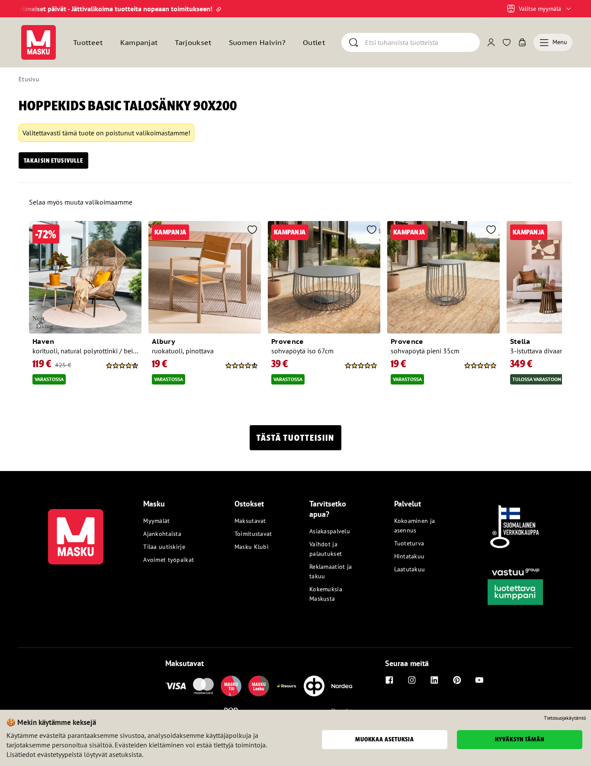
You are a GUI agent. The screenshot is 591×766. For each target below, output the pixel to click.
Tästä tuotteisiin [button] (295, 437)
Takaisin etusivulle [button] (53, 160)
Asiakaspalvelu (329, 531)
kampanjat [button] (139, 42)
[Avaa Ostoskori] (522, 42)
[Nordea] (341, 686)
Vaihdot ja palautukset (325, 549)
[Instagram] (412, 680)
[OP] (314, 686)
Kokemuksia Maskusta (325, 594)
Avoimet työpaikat (168, 560)
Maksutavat (250, 521)
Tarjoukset (193, 42)
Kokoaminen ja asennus (414, 525)
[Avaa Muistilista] (506, 42)
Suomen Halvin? (257, 42)
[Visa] (175, 686)
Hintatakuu (409, 556)
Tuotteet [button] (88, 42)
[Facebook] (389, 680)
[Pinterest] (457, 680)
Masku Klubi (251, 547)
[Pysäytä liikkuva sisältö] (33, 8)
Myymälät (156, 521)
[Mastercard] (203, 686)
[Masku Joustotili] (286, 686)
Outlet (314, 42)
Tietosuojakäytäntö (565, 718)
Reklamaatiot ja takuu (330, 571)
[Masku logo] (75, 531)
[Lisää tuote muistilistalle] (132, 230)
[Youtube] (479, 680)
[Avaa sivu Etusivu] (38, 42)
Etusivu (29, 79)
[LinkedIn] (434, 680)
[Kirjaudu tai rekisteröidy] (491, 42)
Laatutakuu (409, 569)
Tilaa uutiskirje (164, 547)
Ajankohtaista (162, 534)
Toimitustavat (253, 534)
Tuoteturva (409, 543)
